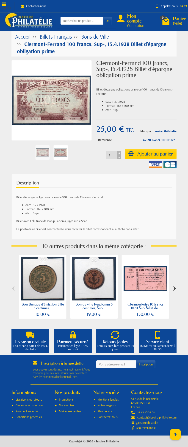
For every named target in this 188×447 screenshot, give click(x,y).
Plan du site (104, 411)
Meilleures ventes (70, 411)
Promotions (66, 399)
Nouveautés (66, 405)
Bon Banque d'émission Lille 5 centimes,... (43, 306)
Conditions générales (29, 417)
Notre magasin (106, 405)
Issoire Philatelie (165, 131)
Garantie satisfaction (29, 405)
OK (108, 21)
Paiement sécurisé (27, 411)
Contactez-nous (36, 6)
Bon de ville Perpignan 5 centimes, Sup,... (94, 306)
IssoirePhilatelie (145, 428)
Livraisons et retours (29, 399)
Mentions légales (108, 399)
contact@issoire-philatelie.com (157, 417)
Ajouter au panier (155, 154)
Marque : (146, 131)
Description (27, 183)
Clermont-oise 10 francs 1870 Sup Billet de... (145, 306)
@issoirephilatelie (146, 423)
